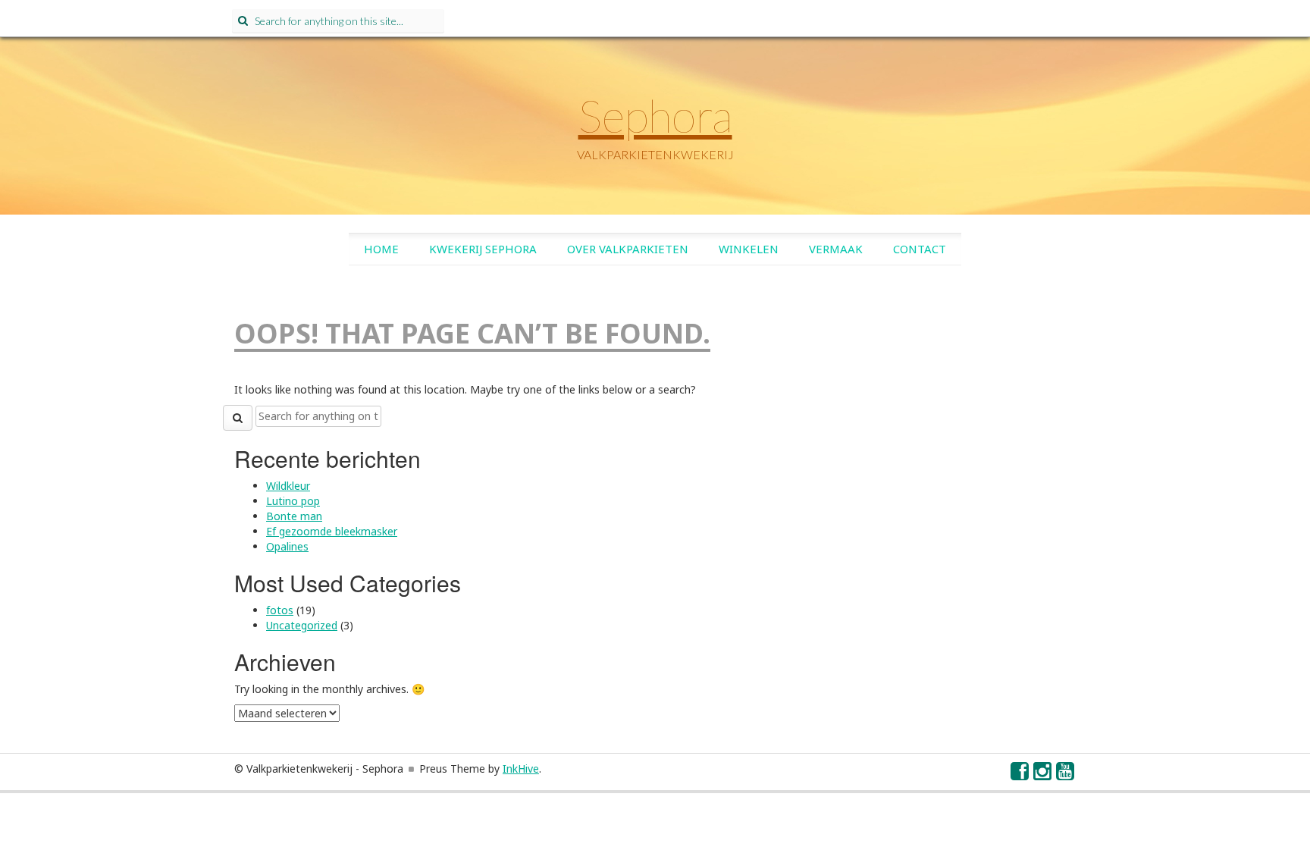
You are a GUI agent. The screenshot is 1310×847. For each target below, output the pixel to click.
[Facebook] (1020, 774)
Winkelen (749, 248)
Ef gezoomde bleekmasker (331, 531)
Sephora (655, 115)
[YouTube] (1066, 774)
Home (381, 248)
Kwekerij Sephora (483, 248)
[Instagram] (1043, 774)
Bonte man (294, 516)
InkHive (521, 768)
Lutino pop (293, 501)
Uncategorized (301, 625)
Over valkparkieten (627, 248)
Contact (919, 248)
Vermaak (836, 248)
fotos (279, 610)
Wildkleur (288, 485)
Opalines (287, 546)
